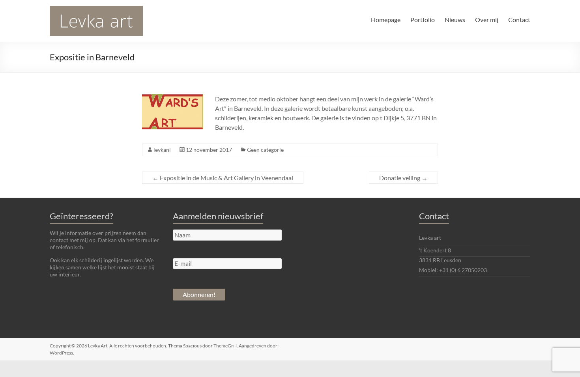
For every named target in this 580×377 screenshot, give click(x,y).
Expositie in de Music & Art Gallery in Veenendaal (222, 177)
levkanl (162, 149)
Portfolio (422, 19)
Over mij (486, 19)
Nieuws (455, 19)
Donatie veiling (403, 177)
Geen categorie (265, 149)
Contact (519, 19)
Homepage (385, 19)
